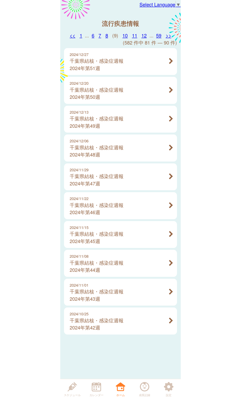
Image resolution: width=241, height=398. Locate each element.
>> (168, 35)
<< (72, 35)
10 (125, 35)
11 (134, 35)
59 (158, 35)
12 (144, 35)
